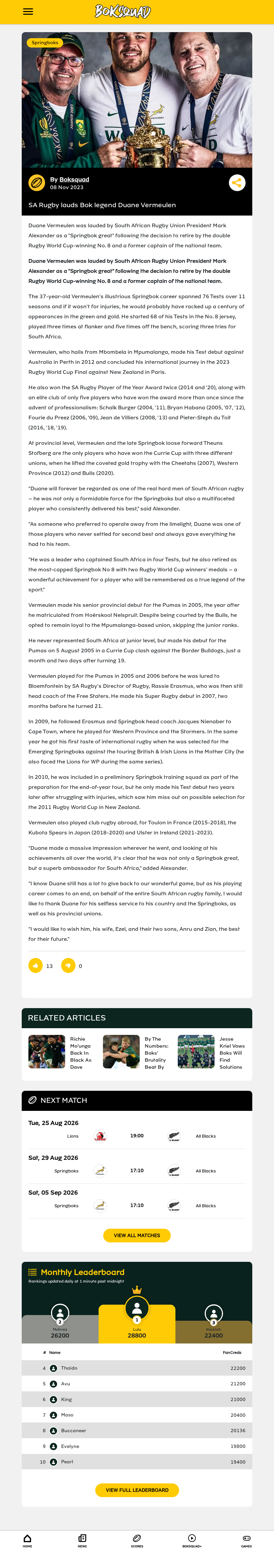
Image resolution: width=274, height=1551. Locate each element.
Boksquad (74, 179)
